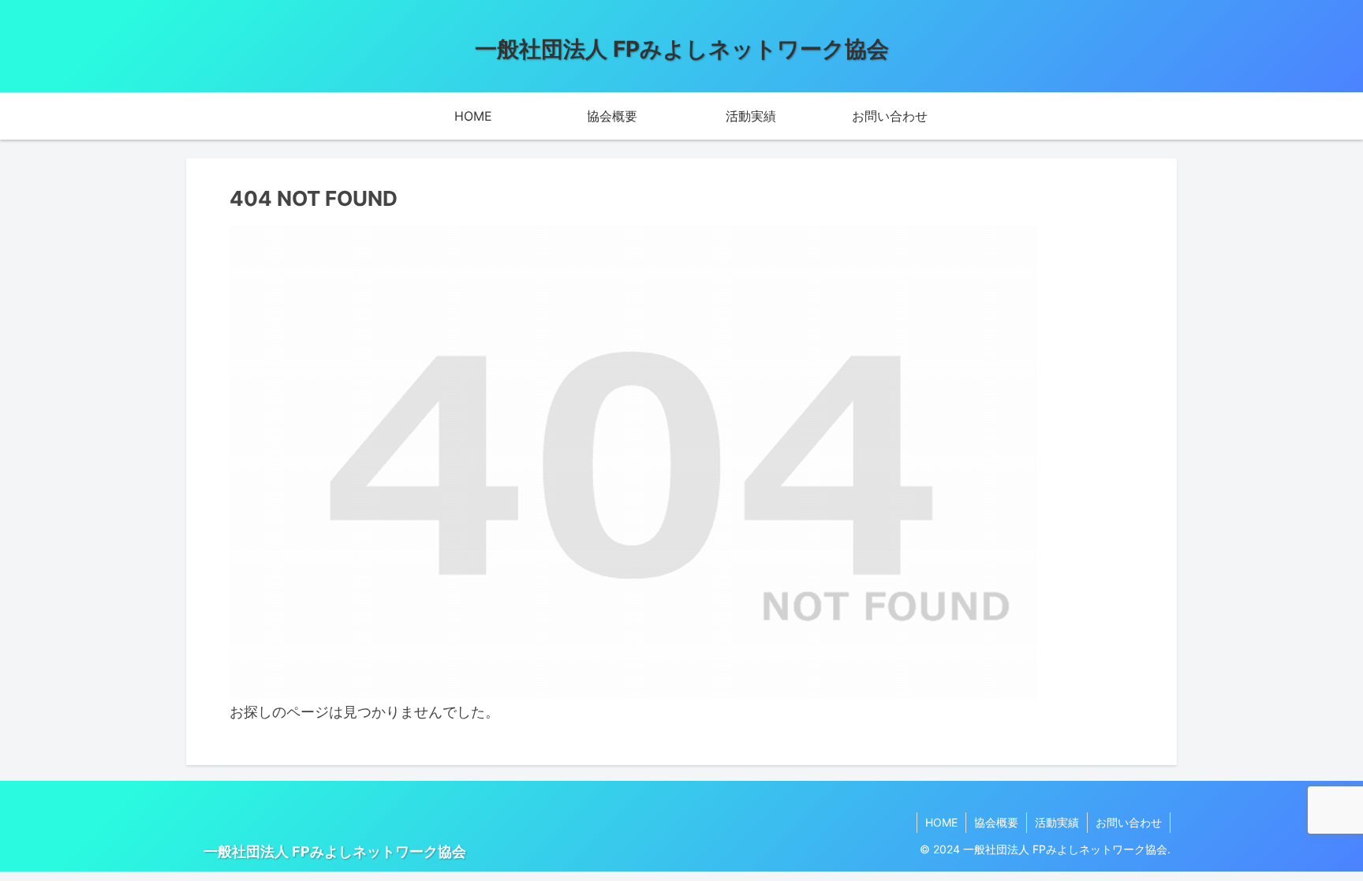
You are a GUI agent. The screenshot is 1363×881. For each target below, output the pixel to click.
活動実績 (1057, 822)
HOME (941, 822)
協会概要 (996, 822)
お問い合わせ (1129, 822)
